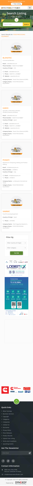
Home (13, 16)
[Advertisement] (18, 331)
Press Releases (7, 433)
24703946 (12, 221)
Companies (6, 422)
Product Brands (7, 436)
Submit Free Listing (9, 438)
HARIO (5, 108)
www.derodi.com (15, 76)
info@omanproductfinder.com (17, 1)
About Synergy (7, 411)
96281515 (12, 74)
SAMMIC (6, 211)
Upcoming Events (8, 444)
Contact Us (6, 425)
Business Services (8, 414)
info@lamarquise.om (14, 175)
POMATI (6, 160)
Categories (6, 419)
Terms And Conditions (9, 441)
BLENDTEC (7, 58)
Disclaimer (6, 427)
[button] (16, 243)
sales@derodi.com (14, 71)
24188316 (12, 178)
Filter (16, 253)
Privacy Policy (7, 430)
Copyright (6, 416)
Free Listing (17, 4)
